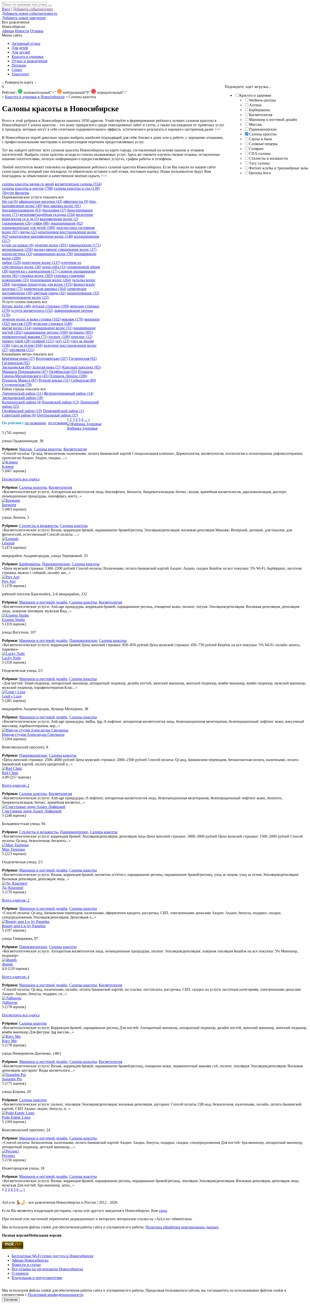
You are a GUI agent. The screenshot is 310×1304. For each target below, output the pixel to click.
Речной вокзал (54, 380)
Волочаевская (52, 358)
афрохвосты (75, 201)
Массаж (255, 124)
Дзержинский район (22, 393)
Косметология (260, 115)
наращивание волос (53, 254)
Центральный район (57, 415)
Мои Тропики (13, 849)
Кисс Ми (9, 1041)
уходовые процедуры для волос (41, 284)
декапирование (66, 223)
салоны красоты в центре (27, 188)
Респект (8, 1156)
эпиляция (21, 350)
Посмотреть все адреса (20, 479)
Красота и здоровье (28, 57)
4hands (7, 964)
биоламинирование (21, 210)
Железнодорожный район (68, 393)
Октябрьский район (22, 411)
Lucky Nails (11, 658)
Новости (22, 31)
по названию (35, 423)
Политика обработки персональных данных (182, 1227)
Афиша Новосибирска (30, 1260)
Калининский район (21, 402)
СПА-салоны (260, 153)
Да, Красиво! (12, 888)
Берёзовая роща (18, 358)
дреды (28, 232)
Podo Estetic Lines (16, 1117)
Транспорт (20, 74)
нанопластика (17, 254)
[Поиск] (50, 5)
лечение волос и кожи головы (31, 319)
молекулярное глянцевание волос (65, 249)
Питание (19, 65)
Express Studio (13, 620)
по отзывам (57, 423)
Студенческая (17, 385)
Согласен (11, 1299)
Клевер (8, 466)
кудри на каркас (18, 245)
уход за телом (27, 345)
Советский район (19, 415)
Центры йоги (260, 173)
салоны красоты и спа (77, 188)
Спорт (17, 70)
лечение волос (51, 245)
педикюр (81, 332)
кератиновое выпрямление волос (41, 236)
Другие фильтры (15, 193)
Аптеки (255, 105)
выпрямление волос (59, 219)
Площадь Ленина (68, 376)
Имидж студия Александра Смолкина (33, 734)
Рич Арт (9, 581)
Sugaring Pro (12, 1079)
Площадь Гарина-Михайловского (47, 373)
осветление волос (41, 262)
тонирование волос (50, 280)
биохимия (54, 210)
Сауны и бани (260, 139)
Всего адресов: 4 (15, 977)
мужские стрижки (52, 324)
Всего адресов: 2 (15, 785)
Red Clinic (10, 773)
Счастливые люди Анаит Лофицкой (32, 811)
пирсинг (81, 337)
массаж (21, 324)
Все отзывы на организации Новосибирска (47, 1269)
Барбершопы (259, 110)
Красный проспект (81, 367)
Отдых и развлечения (29, 61)
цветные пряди (49, 293)
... (85, 419)
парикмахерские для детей (28, 228)
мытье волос (16, 328)
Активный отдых (26, 43)
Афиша (8, 31)
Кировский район (60, 402)
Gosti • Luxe (12, 696)
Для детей (20, 48)
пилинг (59, 337)
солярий (42, 341)
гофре (40, 223)
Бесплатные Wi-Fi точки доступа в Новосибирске (52, 1256)
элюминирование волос (25, 297)
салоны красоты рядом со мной (28, 184)
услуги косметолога (32, 310)
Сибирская (83, 380)
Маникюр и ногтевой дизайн (273, 120)
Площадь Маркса (20, 380)
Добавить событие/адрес (33, 9)
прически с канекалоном (33, 271)
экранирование (83, 293)
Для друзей (21, 52)
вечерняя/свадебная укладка (47, 214)
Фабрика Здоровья (82, 428)
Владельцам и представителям (37, 1278)
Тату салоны (259, 163)
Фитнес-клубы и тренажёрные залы (278, 168)
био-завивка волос (62, 206)
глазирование (16, 223)
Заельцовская (16, 367)
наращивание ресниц (45, 332)
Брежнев (9, 505)
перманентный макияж (24, 337)
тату (62, 341)
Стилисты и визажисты (268, 158)
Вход (6, 9)
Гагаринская (83, 358)
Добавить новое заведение (24, 18)
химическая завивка (45, 289)
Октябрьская (63, 371)
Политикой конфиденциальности (55, 1295)
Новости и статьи (26, 1265)
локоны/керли (85, 245)
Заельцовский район (22, 398)
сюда (163, 1211)
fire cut (10, 201)
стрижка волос (36, 276)
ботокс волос (16, 306)
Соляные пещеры (263, 144)
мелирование (17, 249)
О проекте (20, 1273)
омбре (11, 262)
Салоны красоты (263, 134)
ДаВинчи (9, 1002)
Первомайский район (63, 411)
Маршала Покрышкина (25, 371)
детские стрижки (50, 306)
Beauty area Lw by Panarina (24, 926)
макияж (72, 319)
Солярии (256, 149)
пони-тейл (54, 267)
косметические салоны (78, 184)
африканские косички (40, 201)
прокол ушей (16, 341)
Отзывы (36, 31)
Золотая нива (46, 367)
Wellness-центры (262, 100)
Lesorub (8, 543)
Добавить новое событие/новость (29, 13)
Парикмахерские (263, 129)
